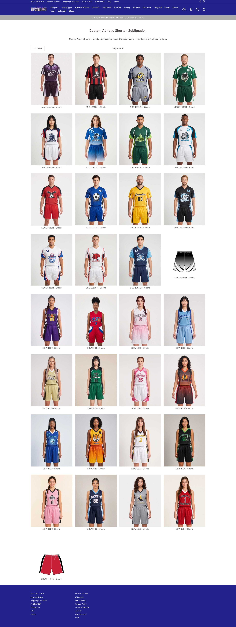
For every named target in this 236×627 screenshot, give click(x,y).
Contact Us (99, 1)
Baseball (95, 7)
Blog (77, 618)
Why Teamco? (81, 614)
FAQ (109, 1)
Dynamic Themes (82, 7)
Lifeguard (158, 7)
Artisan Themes (81, 594)
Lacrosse (147, 7)
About (116, 1)
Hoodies (136, 7)
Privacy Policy (81, 604)
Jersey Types (66, 7)
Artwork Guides (53, 1)
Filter (39, 48)
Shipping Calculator (71, 1)
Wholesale (79, 597)
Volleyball (62, 11)
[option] (118, 17)
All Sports (54, 7)
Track (52, 11)
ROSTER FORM (37, 1)
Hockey (127, 7)
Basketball (107, 7)
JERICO (78, 611)
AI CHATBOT (87, 1)
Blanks (72, 11)
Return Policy (80, 601)
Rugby (167, 7)
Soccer (175, 7)
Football (117, 7)
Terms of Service (82, 607)
